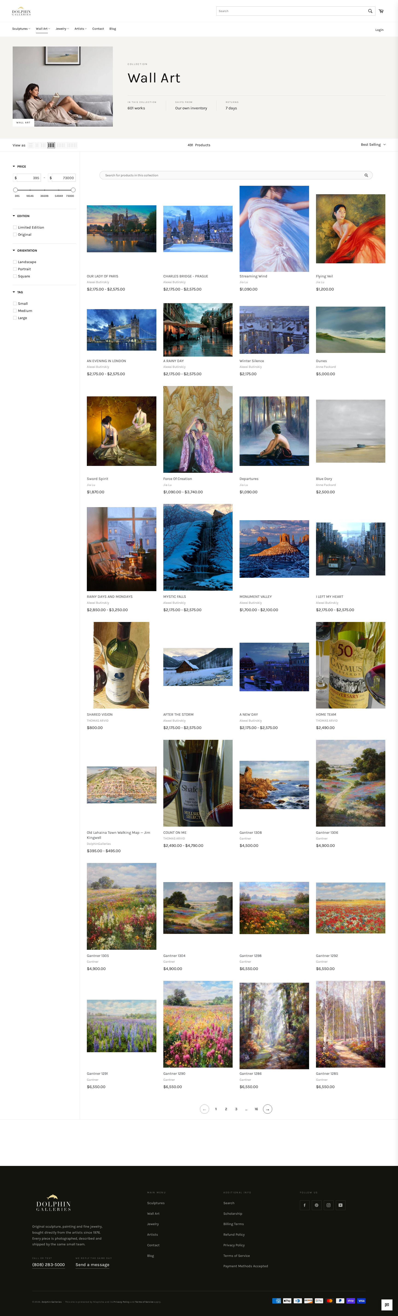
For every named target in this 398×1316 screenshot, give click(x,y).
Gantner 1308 (251, 832)
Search (228, 1203)
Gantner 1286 (251, 1073)
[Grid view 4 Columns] (51, 145)
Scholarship (232, 1213)
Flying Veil (324, 276)
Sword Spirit (97, 478)
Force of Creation (177, 478)
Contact (98, 29)
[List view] (31, 145)
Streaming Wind (253, 276)
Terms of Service (236, 1256)
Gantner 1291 (97, 1073)
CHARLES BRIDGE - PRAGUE (185, 276)
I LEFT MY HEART (329, 596)
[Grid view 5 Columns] (60, 145)
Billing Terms (233, 1224)
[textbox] (29, 178)
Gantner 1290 (174, 1073)
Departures (249, 478)
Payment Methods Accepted (245, 1266)
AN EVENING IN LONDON (106, 361)
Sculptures (20, 29)
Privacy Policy (234, 1245)
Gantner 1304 (174, 955)
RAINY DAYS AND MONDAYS (110, 596)
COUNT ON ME (175, 832)
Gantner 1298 (251, 955)
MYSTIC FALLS (174, 596)
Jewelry (61, 29)
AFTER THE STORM (178, 714)
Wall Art (42, 29)
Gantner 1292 (327, 955)
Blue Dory (324, 478)
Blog (112, 29)
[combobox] (295, 11)
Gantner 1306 (327, 832)
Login (379, 30)
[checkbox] (45, 227)
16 (256, 1109)
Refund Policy (234, 1234)
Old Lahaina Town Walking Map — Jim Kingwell (118, 835)
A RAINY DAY (173, 361)
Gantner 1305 (98, 955)
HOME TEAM (326, 714)
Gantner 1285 (327, 1073)
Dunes (321, 361)
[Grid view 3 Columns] (43, 145)
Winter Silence (252, 361)
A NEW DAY (249, 714)
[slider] (15, 190)
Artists (80, 29)
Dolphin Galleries (51, 1302)
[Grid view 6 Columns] (72, 145)
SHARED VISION (100, 714)
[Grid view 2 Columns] (37, 145)
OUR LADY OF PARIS (102, 276)
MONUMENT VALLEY (256, 596)
